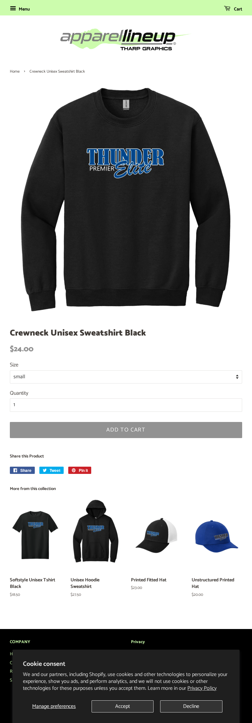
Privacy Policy (202, 688)
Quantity (19, 393)
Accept (122, 706)
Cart (237, 9)
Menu (24, 9)
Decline (191, 706)
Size (14, 365)
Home (15, 71)
